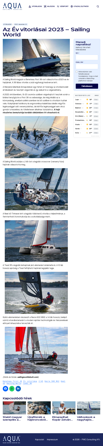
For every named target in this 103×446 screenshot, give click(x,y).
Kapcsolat (39, 439)
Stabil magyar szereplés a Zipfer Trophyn (13, 420)
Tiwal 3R (27, 383)
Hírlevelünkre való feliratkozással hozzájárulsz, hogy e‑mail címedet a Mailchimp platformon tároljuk (88, 76)
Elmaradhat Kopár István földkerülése (61, 420)
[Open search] (97, 6)
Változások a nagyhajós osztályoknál (86, 420)
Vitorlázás (7, 24)
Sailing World (14, 383)
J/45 (41, 381)
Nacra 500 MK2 (52, 381)
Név (78, 53)
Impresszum (52, 439)
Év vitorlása (30, 381)
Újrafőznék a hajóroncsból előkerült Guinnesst (37, 421)
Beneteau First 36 (12, 381)
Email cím (80, 62)
